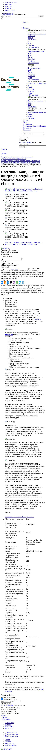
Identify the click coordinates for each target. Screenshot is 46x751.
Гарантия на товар (12, 736)
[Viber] (14, 282)
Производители (11, 745)
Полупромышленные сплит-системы (18, 161)
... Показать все (33, 47)
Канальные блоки (34, 68)
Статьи (7, 740)
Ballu (29, 43)
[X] (11, 282)
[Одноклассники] (5, 282)
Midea (30, 116)
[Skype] (20, 282)
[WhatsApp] (17, 282)
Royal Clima (32, 107)
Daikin (30, 57)
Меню (25, 22)
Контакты (8, 728)
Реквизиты (27, 128)
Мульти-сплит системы (36, 51)
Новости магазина (10, 699)
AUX (29, 41)
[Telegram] (23, 282)
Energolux (31, 61)
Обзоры (8, 742)
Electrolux (31, 59)
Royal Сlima (32, 40)
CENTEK (31, 45)
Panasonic (31, 118)
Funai (29, 103)
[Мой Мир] (8, 282)
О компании (27, 126)
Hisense (30, 38)
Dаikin (30, 72)
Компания (4, 715)
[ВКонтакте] (2, 282)
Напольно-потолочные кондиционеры (26, 163)
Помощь (4, 717)
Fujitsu (30, 78)
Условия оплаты (11, 732)
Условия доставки (11, 734)
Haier (29, 105)
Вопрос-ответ (10, 743)
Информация (5, 719)
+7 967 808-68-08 (7, 14)
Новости (36, 126)
